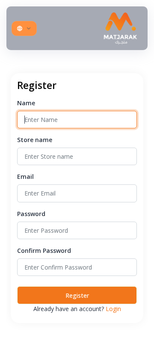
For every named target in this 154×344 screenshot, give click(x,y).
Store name (34, 140)
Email (25, 176)
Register (77, 295)
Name (26, 103)
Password (31, 214)
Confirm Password (44, 250)
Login (113, 309)
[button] (24, 28)
